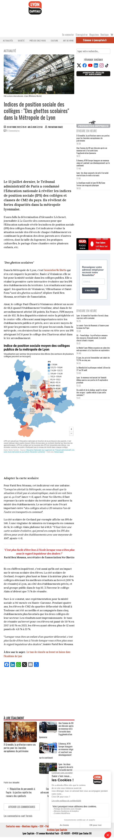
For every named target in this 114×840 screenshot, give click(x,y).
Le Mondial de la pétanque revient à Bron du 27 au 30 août (93, 368)
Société (21, 40)
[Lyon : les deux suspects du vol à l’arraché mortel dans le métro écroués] (48, 773)
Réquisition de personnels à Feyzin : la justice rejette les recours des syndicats (20, 792)
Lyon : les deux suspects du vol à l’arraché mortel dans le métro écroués (92, 174)
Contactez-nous (13, 826)
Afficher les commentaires (21, 807)
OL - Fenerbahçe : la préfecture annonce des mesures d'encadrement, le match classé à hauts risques (91, 338)
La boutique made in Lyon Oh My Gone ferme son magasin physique (90, 183)
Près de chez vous (38, 40)
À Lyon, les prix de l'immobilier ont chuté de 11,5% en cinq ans (93, 358)
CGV (41, 826)
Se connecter (68, 34)
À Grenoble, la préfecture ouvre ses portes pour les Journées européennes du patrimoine (20, 748)
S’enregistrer (82, 34)
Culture (54, 40)
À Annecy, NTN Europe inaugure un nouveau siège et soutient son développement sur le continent (93, 163)
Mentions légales (30, 826)
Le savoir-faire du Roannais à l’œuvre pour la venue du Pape (92, 326)
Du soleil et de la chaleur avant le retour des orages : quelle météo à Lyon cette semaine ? (91, 392)
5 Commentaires (13, 130)
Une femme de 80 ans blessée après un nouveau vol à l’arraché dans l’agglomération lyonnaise (91, 150)
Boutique (104, 34)
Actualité (16, 782)
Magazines (94, 34)
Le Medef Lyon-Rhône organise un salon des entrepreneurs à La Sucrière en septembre (93, 348)
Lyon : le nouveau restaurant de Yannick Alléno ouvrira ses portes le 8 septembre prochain (92, 380)
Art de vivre (68, 40)
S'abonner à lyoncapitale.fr (95, 40)
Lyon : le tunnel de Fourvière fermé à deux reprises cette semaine (92, 316)
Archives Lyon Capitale (57, 830)
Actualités (8, 40)
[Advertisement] (39, 156)
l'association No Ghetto (55, 270)
